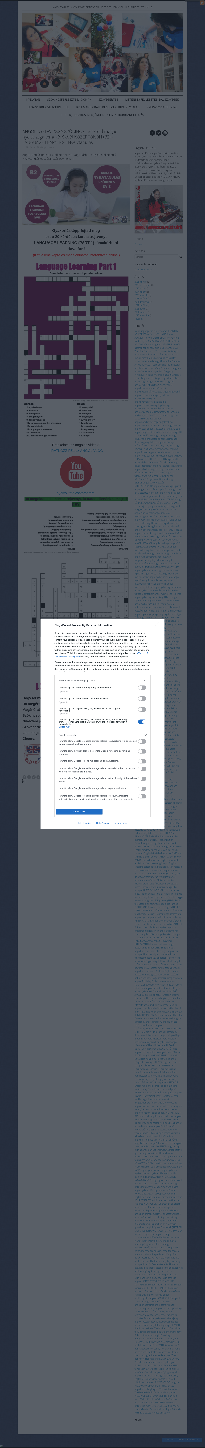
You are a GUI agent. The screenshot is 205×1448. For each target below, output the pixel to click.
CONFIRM (79, 811)
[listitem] (102, 680)
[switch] (142, 687)
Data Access (102, 823)
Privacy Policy (121, 823)
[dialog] (102, 724)
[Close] (158, 625)
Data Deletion (84, 823)
